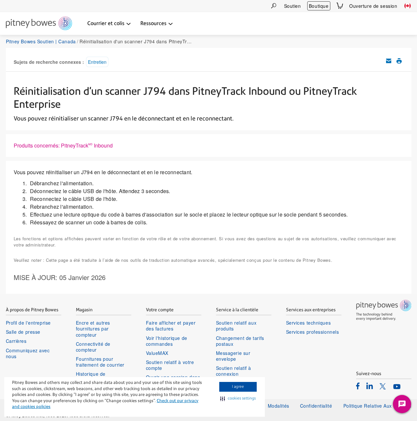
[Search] (274, 6)
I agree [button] (238, 386)
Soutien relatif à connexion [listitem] (234, 371)
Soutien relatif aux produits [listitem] (236, 325)
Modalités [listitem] (278, 405)
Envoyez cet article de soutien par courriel (388, 61)
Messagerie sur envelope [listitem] (233, 356)
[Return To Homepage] (39, 23)
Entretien (97, 62)
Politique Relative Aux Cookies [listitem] (377, 405)
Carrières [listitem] (16, 341)
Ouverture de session (373, 6)
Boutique (318, 6)
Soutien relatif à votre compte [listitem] (170, 365)
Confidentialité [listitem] (317, 405)
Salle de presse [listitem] (23, 332)
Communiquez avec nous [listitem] (28, 353)
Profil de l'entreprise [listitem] (28, 323)
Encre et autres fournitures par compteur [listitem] (93, 329)
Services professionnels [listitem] (312, 332)
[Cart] (340, 5)
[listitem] (358, 385)
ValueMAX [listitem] (157, 353)
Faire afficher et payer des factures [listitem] (171, 325)
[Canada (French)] (407, 6)
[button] (238, 398)
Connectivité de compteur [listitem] (93, 347)
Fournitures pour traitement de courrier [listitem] (100, 362)
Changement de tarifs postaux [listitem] (240, 341)
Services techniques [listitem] (308, 323)
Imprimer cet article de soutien (399, 61)
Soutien (292, 6)
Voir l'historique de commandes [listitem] (166, 341)
